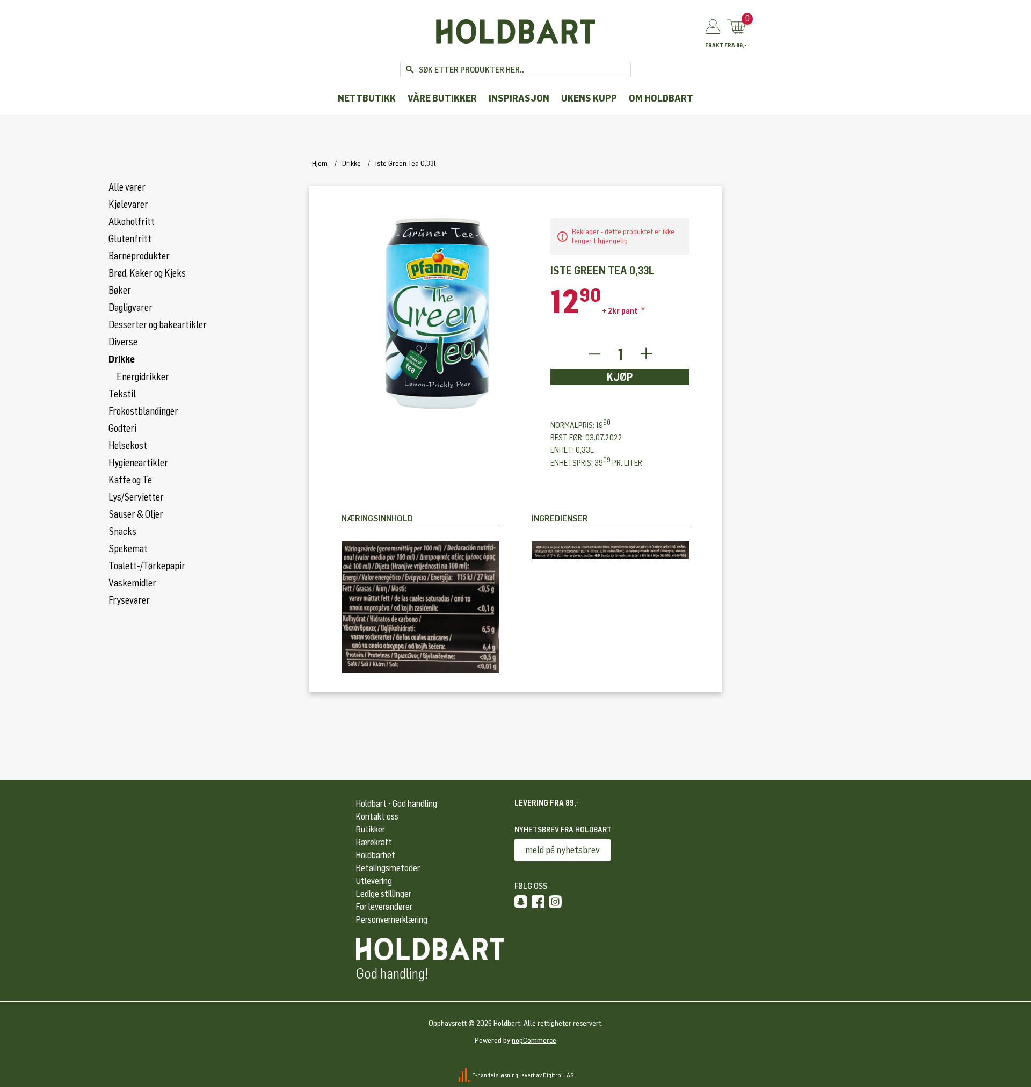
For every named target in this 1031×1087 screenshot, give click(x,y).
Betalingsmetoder (388, 868)
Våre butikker (442, 98)
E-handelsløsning (495, 1075)
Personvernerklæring (391, 920)
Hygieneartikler (138, 463)
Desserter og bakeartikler (157, 325)
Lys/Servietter (136, 497)
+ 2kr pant (621, 311)
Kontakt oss (377, 816)
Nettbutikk (367, 98)
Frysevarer (129, 600)
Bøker (119, 290)
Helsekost (127, 446)
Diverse (122, 342)
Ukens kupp (589, 98)
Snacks (122, 532)
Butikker (370, 829)
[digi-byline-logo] (465, 1075)
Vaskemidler (132, 583)
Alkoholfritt (131, 222)
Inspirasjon (519, 98)
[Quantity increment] (646, 354)
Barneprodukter (139, 256)
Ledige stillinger (383, 894)
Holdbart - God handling (396, 804)
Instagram (555, 901)
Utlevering (374, 881)
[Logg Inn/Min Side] (713, 27)
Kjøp (620, 377)
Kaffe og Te (130, 480)
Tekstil (122, 394)
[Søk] (409, 69)
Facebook (538, 901)
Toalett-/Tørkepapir (146, 566)
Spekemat (128, 549)
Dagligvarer (130, 308)
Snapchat (520, 901)
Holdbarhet (375, 855)
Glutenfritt (129, 239)
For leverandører (384, 907)
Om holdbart (661, 98)
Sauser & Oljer (135, 514)
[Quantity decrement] (594, 354)
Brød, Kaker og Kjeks (147, 273)
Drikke (121, 359)
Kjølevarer (128, 205)
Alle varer (127, 187)
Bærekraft (374, 842)
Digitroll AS (558, 1075)
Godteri (122, 428)
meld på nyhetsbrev (562, 850)
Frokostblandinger (143, 411)
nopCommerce (534, 1040)
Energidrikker (143, 377)
